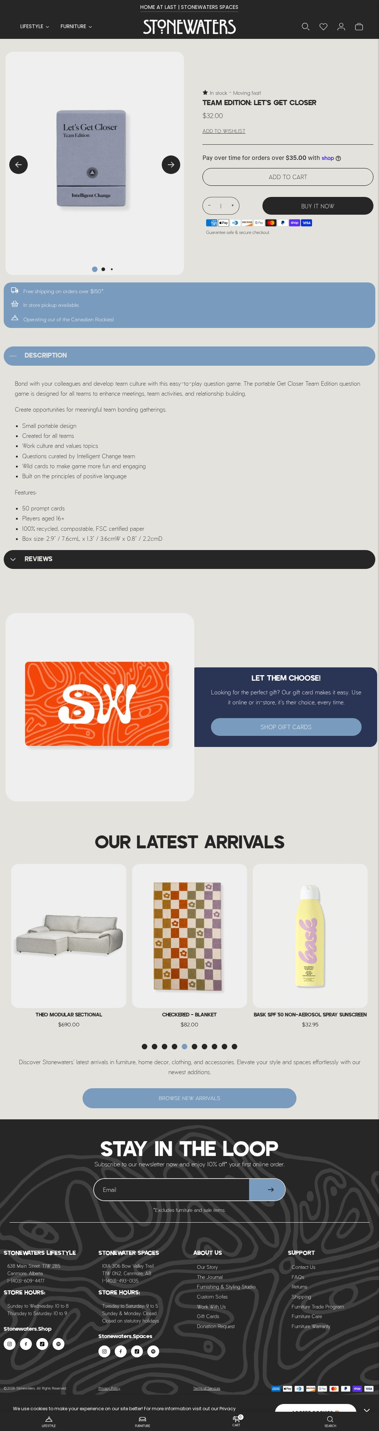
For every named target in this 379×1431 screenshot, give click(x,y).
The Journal (209, 1277)
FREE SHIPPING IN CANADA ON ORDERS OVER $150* (189, 7)
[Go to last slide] (18, 164)
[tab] (95, 269)
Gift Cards (208, 1316)
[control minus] (209, 206)
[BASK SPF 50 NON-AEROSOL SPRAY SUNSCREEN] (310, 936)
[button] (144, 1046)
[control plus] (232, 206)
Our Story (207, 1267)
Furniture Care (307, 1316)
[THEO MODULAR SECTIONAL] (68, 936)
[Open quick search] (306, 27)
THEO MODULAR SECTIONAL (69, 1015)
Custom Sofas (212, 1296)
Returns (299, 1286)
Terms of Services (206, 1388)
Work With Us (211, 1306)
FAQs (298, 1277)
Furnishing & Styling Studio (226, 1286)
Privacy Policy (109, 1388)
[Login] (323, 27)
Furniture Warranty (311, 1326)
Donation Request (216, 1326)
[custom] (10, 1344)
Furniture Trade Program (318, 1306)
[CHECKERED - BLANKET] (189, 936)
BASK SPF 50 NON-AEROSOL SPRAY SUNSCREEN (310, 1015)
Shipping (301, 1296)
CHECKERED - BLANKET (189, 1015)
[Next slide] (171, 164)
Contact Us (303, 1267)
